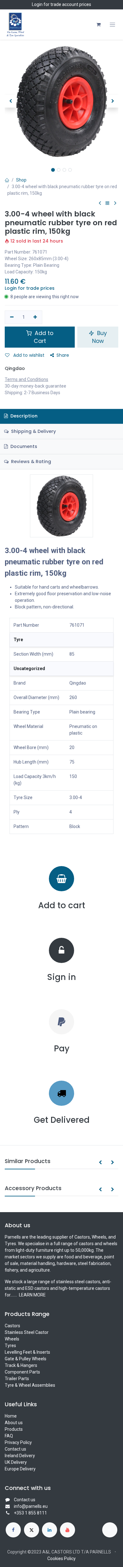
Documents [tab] (23, 446)
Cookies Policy (61, 1558)
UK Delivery (16, 1462)
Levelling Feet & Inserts (27, 1352)
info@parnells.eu (31, 1506)
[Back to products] (107, 203)
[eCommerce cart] (98, 24)
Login (37, 4)
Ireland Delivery (20, 1455)
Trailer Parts (17, 1378)
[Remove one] (12, 317)
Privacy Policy (18, 1442)
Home (11, 1416)
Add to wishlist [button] (28, 355)
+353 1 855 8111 (30, 1512)
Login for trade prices (30, 288)
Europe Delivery (20, 1468)
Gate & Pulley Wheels (25, 1358)
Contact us (15, 1449)
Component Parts (22, 1371)
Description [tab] (23, 416)
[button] (10, 101)
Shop (21, 179)
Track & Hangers (21, 1365)
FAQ (9, 1435)
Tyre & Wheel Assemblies (30, 1385)
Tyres (10, 1345)
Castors (12, 1325)
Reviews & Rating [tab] (30, 461)
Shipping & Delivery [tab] (33, 431)
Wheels (12, 1338)
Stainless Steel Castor (27, 1332)
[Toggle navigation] (112, 25)
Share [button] (62, 355)
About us (14, 1422)
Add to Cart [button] (43, 337)
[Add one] (35, 317)
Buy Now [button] (99, 337)
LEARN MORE (32, 1294)
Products (14, 1429)
